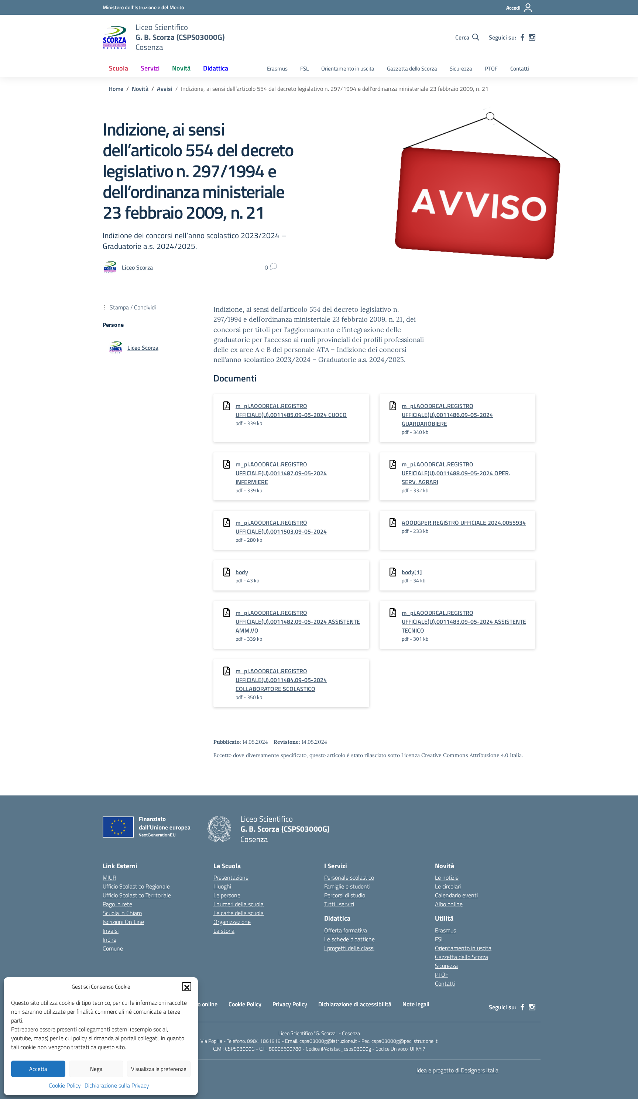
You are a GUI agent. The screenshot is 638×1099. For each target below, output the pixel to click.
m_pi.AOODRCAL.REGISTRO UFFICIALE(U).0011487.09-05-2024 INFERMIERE (281, 473)
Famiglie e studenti (347, 886)
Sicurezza (461, 68)
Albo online (449, 904)
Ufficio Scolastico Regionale (136, 886)
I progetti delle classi (349, 948)
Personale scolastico (349, 877)
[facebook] (522, 37)
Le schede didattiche (349, 939)
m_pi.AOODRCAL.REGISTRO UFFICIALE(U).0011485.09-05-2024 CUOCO (291, 410)
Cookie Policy (65, 1085)
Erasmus (277, 68)
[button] (187, 986)
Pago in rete (117, 904)
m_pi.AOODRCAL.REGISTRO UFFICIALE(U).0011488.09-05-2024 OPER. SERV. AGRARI (456, 473)
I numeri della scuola (238, 904)
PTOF (491, 68)
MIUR (109, 877)
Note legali (415, 1004)
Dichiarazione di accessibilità (354, 1004)
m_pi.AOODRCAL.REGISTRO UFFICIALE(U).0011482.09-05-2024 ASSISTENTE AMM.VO (298, 621)
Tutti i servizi (339, 904)
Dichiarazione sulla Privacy (117, 1085)
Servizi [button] (150, 68)
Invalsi (111, 930)
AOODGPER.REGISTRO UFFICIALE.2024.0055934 (464, 522)
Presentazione (230, 877)
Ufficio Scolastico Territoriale (137, 895)
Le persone (226, 895)
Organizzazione (232, 921)
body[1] (412, 572)
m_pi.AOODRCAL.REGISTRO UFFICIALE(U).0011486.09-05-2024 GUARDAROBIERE (447, 414)
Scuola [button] (118, 68)
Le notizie (447, 877)
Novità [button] (181, 68)
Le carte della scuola (238, 912)
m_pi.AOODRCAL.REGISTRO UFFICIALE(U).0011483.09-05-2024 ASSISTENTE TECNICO (464, 621)
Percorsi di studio (344, 895)
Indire (109, 939)
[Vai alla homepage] (114, 37)
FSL (304, 68)
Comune (113, 948)
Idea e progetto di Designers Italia (457, 1070)
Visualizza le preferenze (158, 1069)
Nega (96, 1069)
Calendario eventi (456, 895)
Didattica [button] (215, 68)
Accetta (38, 1069)
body (242, 572)
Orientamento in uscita (347, 68)
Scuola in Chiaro (122, 912)
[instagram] (532, 37)
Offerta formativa (345, 930)
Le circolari (448, 886)
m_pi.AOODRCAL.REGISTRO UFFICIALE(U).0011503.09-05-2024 (281, 527)
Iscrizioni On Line (123, 921)
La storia (223, 930)
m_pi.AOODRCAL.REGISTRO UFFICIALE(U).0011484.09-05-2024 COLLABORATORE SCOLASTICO (281, 680)
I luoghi (222, 886)
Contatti (519, 68)
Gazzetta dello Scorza (412, 68)
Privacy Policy (289, 1004)
